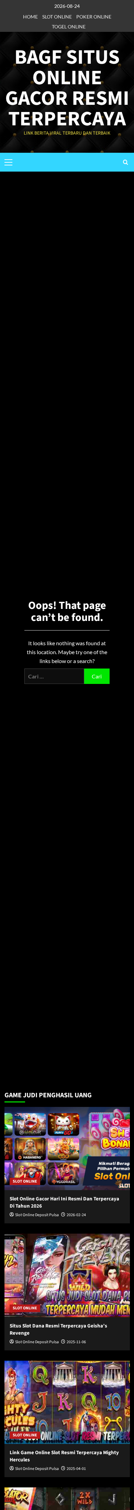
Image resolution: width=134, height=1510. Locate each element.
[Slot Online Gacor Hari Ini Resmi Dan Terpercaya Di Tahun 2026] (67, 1148)
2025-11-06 (76, 1342)
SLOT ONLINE (57, 17)
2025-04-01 (76, 1469)
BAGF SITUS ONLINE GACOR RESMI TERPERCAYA (67, 88)
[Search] (125, 162)
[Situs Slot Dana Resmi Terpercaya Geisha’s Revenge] (67, 1275)
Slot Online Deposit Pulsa (37, 1215)
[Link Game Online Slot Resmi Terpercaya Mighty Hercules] (67, 1402)
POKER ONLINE (93, 17)
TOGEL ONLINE (69, 26)
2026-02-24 (76, 1215)
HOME (30, 17)
